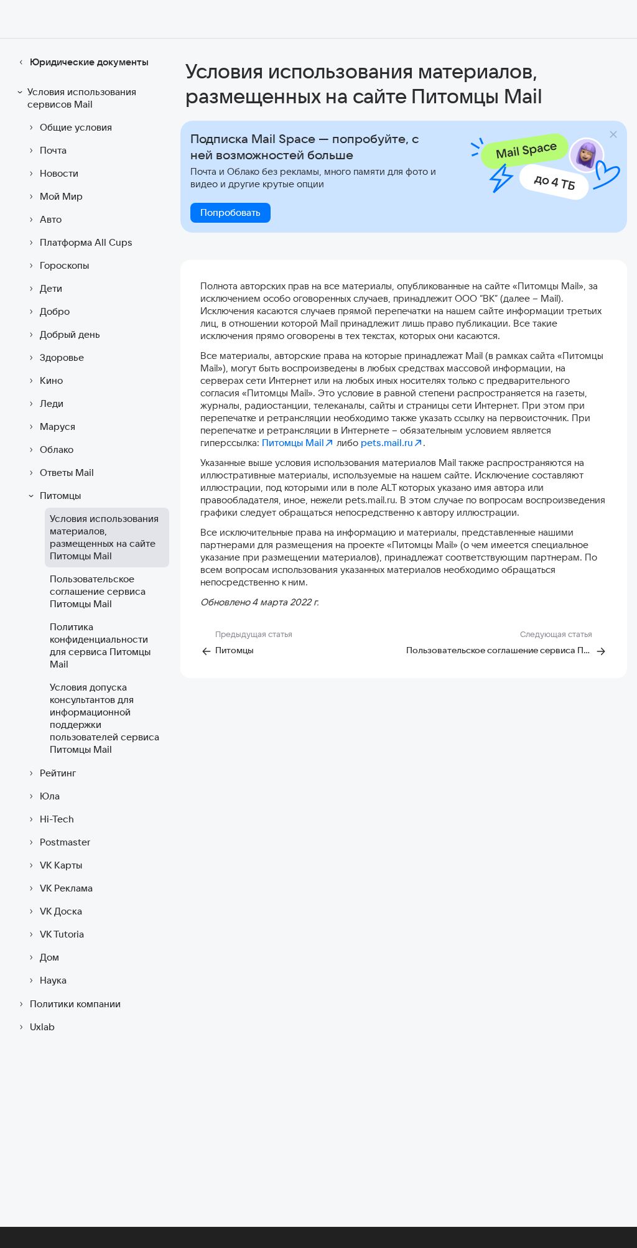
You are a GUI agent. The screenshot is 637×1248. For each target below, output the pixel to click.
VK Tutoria (62, 934)
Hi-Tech (57, 819)
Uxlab (42, 1027)
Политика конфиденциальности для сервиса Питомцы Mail (100, 645)
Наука (53, 980)
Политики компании (75, 1004)
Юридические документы (89, 62)
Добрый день (70, 334)
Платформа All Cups (86, 242)
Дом (49, 957)
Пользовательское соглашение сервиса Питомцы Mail (98, 591)
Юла (50, 796)
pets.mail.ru (387, 443)
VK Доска (61, 911)
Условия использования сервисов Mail (81, 98)
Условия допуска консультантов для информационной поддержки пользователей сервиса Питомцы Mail (104, 718)
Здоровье (62, 357)
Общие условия (76, 127)
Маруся (57, 426)
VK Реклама (66, 888)
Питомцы (60, 495)
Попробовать (230, 212)
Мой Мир (61, 196)
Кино (51, 380)
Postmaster (65, 842)
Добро (55, 311)
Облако (56, 449)
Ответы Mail (67, 472)
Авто (51, 219)
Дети (51, 288)
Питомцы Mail (293, 443)
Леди (51, 403)
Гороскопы (64, 265)
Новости (59, 173)
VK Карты (61, 865)
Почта (53, 150)
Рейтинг (58, 773)
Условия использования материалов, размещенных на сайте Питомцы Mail (104, 537)
